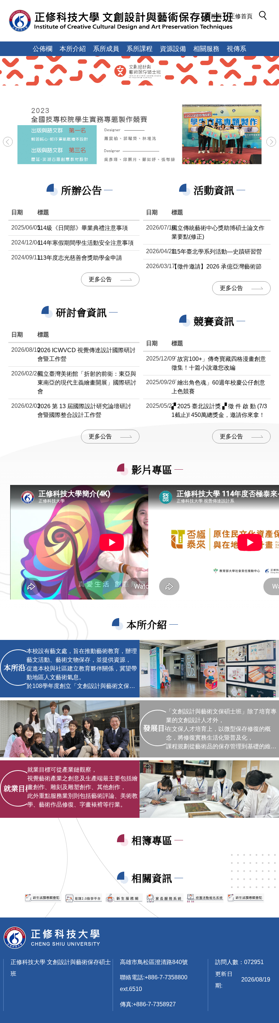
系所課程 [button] (139, 48)
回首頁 (213, 16)
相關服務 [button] (206, 48)
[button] (265, 17)
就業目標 (18, 788)
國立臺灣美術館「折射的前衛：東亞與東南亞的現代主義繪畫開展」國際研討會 (86, 382)
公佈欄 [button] (42, 48)
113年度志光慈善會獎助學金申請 (79, 258)
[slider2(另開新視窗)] (43, 898)
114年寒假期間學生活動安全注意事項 (85, 243)
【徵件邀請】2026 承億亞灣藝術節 (216, 266)
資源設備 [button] (173, 48)
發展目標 (157, 728)
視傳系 (236, 48)
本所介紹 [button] (73, 48)
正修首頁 (240, 16)
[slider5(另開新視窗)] (164, 898)
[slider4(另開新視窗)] (124, 898)
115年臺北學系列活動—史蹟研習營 (216, 251)
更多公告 (100, 279)
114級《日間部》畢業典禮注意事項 (82, 228)
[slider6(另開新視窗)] (205, 898)
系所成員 (106, 48)
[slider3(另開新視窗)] (83, 898)
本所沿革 (18, 667)
